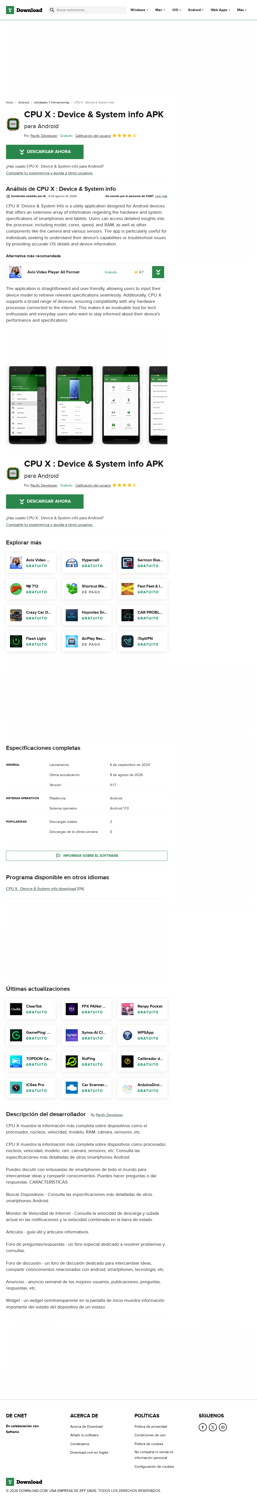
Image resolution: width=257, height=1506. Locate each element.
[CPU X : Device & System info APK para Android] (13, 124)
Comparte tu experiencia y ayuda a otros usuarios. (49, 173)
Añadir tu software (84, 1435)
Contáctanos (80, 1444)
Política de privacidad (151, 1426)
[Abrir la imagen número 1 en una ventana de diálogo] (74, 405)
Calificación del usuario (93, 136)
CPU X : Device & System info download (41, 889)
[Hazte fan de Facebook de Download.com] (203, 1427)
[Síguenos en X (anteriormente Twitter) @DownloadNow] (213, 1427)
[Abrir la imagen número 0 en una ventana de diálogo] (28, 405)
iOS (175, 10)
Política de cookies (149, 1444)
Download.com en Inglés (89, 1452)
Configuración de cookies (154, 1466)
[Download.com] (24, 10)
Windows (138, 10)
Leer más (161, 196)
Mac (158, 10)
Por (40, 136)
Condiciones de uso (150, 1435)
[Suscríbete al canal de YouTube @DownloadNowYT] (223, 1427)
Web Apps (219, 10)
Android (194, 10)
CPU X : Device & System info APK (94, 119)
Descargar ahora (49, 152)
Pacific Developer (109, 1115)
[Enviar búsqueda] (52, 10)
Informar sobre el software (90, 856)
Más (240, 10)
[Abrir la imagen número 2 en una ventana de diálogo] (121, 405)
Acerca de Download (86, 1426)
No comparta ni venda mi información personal (154, 1455)
